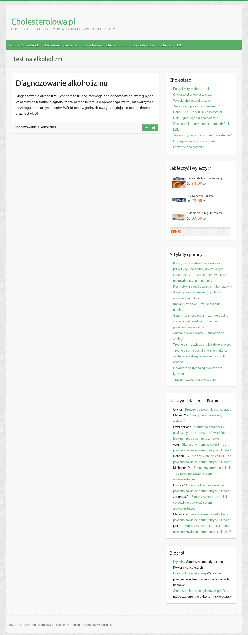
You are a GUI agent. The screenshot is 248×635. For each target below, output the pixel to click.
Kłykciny (179, 562)
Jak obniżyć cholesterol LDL (105, 45)
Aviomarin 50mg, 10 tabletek (205, 213)
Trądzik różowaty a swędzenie (194, 379)
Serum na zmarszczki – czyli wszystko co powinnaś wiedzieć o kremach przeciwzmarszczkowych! (200, 321)
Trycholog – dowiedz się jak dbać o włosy (202, 344)
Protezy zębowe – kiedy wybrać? (208, 409)
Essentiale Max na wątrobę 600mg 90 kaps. (206, 178)
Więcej (150, 128)
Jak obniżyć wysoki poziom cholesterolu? (202, 135)
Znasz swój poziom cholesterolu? (196, 106)
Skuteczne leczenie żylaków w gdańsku (201, 591)
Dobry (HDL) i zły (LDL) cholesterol (197, 112)
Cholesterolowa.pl (43, 21)
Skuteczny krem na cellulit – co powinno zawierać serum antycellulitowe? (202, 473)
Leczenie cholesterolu (61, 45)
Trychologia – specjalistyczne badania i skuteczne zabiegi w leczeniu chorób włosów (200, 356)
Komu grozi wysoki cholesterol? (195, 118)
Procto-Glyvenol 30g (200, 195)
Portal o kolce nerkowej (189, 573)
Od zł (196, 183)
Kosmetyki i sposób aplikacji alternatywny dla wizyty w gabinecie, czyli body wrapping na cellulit (202, 292)
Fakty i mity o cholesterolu (191, 89)
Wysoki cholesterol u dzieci (192, 100)
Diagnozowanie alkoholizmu (62, 82)
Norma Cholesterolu (24, 45)
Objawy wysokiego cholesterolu (195, 141)
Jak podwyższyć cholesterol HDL (157, 45)
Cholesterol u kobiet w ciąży (193, 94)
